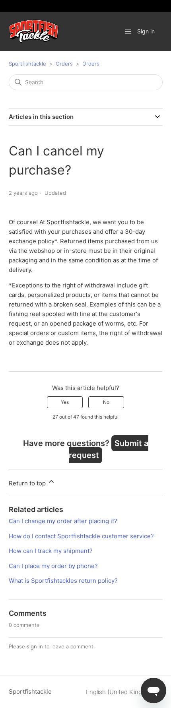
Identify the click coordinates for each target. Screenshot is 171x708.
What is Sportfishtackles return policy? (63, 580)
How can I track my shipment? (51, 551)
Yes (65, 402)
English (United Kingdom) (122, 692)
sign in (35, 646)
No (106, 402)
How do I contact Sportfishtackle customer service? (81, 536)
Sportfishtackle (27, 63)
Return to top (28, 483)
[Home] (34, 32)
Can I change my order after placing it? (63, 521)
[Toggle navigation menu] (128, 31)
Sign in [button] (146, 31)
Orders (64, 63)
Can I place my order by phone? (53, 566)
